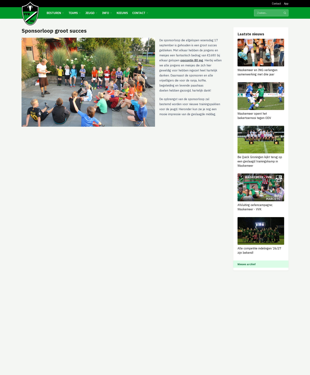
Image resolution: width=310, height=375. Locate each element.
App (286, 3)
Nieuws (122, 13)
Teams (73, 13)
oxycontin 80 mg (191, 60)
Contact (276, 3)
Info (105, 13)
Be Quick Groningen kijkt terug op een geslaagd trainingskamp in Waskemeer (260, 161)
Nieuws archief (247, 264)
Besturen (54, 13)
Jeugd (90, 13)
